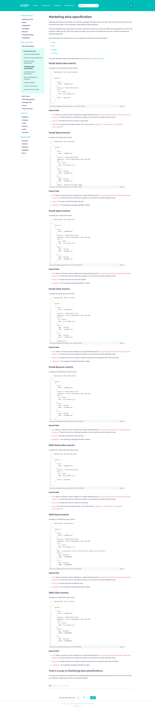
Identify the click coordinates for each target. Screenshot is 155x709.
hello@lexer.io (78, 706)
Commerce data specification (29, 62)
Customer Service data (31, 89)
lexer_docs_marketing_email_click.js (59, 343)
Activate (54, 53)
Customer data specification (33, 58)
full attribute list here (97, 58)
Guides (35, 5)
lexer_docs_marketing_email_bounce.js (60, 421)
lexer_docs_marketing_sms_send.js (59, 568)
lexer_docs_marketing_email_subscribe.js (61, 106)
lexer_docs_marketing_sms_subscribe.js (60, 488)
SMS (53, 46)
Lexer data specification (32, 54)
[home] (24, 5)
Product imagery (29, 82)
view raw (121, 106)
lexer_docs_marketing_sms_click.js (59, 646)
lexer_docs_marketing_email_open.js (59, 265)
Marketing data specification (29, 67)
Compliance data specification (29, 73)
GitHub (83, 106)
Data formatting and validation (30, 78)
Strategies (57, 5)
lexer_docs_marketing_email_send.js (59, 187)
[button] (131, 5)
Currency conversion (31, 86)
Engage (54, 49)
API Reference (69, 5)
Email (53, 42)
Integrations (46, 5)
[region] (87, 88)
